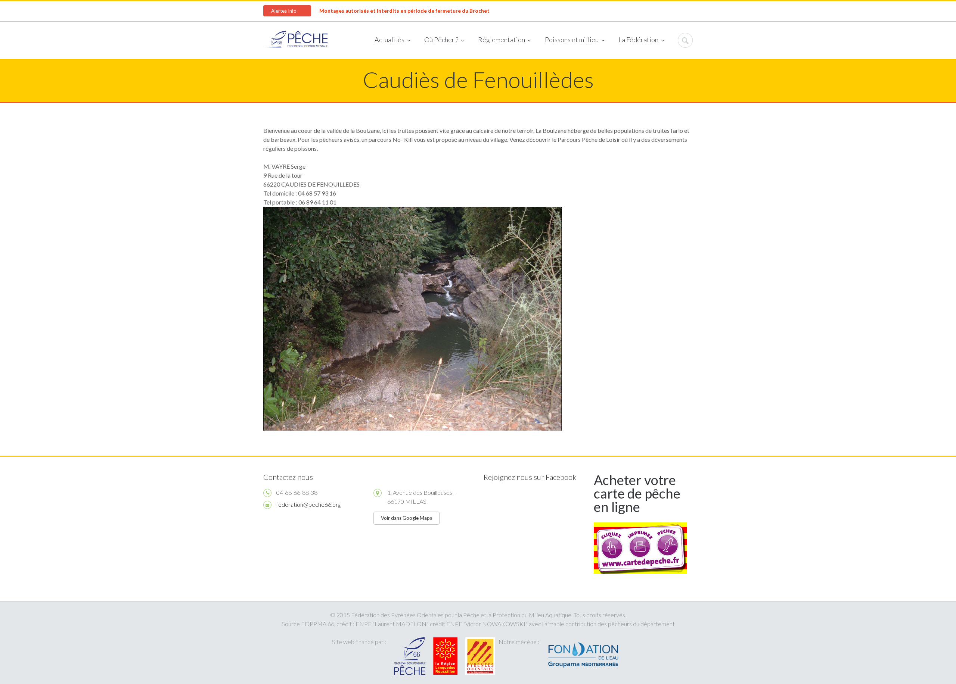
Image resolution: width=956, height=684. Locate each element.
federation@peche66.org (308, 504)
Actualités (389, 39)
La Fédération (638, 39)
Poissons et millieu (572, 39)
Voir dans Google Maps (406, 518)
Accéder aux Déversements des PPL (453, 11)
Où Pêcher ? (441, 39)
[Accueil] (296, 40)
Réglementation (501, 39)
